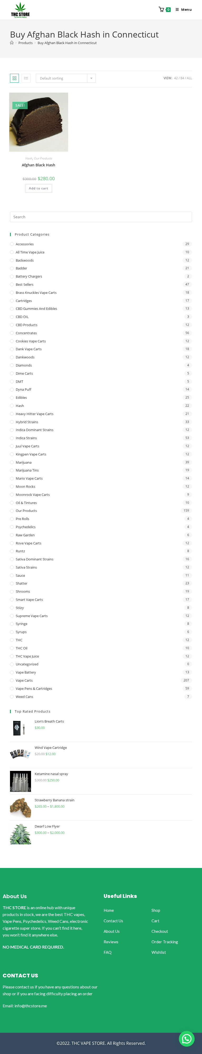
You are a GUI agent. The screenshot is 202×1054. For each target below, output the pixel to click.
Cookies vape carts (31, 341)
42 (176, 78)
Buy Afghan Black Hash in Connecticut (67, 42)
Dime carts (24, 373)
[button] (187, 1039)
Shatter (21, 583)
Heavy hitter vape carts (34, 413)
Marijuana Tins (27, 470)
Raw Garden (25, 535)
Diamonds (24, 365)
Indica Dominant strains (34, 429)
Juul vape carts (27, 446)
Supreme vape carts (32, 615)
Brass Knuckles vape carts (36, 292)
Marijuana (24, 462)
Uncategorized (27, 664)
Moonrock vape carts (33, 494)
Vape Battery (26, 672)
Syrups (21, 631)
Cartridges (24, 300)
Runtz (20, 551)
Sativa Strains (26, 567)
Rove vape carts (28, 543)
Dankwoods (25, 357)
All (189, 78)
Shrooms (23, 591)
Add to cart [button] (38, 188)
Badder (21, 268)
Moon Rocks (25, 486)
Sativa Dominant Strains (34, 559)
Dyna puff (23, 389)
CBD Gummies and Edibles (36, 308)
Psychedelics (26, 527)
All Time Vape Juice (30, 252)
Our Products (43, 158)
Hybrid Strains (27, 422)
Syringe (21, 623)
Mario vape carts (29, 478)
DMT (19, 381)
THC (19, 640)
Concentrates (26, 333)
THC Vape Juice (27, 656)
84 (182, 78)
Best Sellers (24, 284)
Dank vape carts (29, 349)
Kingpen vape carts (31, 454)
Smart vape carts (29, 599)
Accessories (25, 244)
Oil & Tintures (26, 502)
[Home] (11, 42)
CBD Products (26, 324)
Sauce (20, 575)
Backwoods (25, 260)
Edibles (21, 397)
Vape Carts (24, 680)
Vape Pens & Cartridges (34, 688)
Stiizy (20, 607)
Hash (28, 158)
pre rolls (22, 518)
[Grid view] (14, 78)
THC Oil (21, 648)
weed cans (24, 696)
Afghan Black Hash (38, 164)
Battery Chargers (29, 276)
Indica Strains (26, 438)
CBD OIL (22, 316)
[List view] (26, 78)
